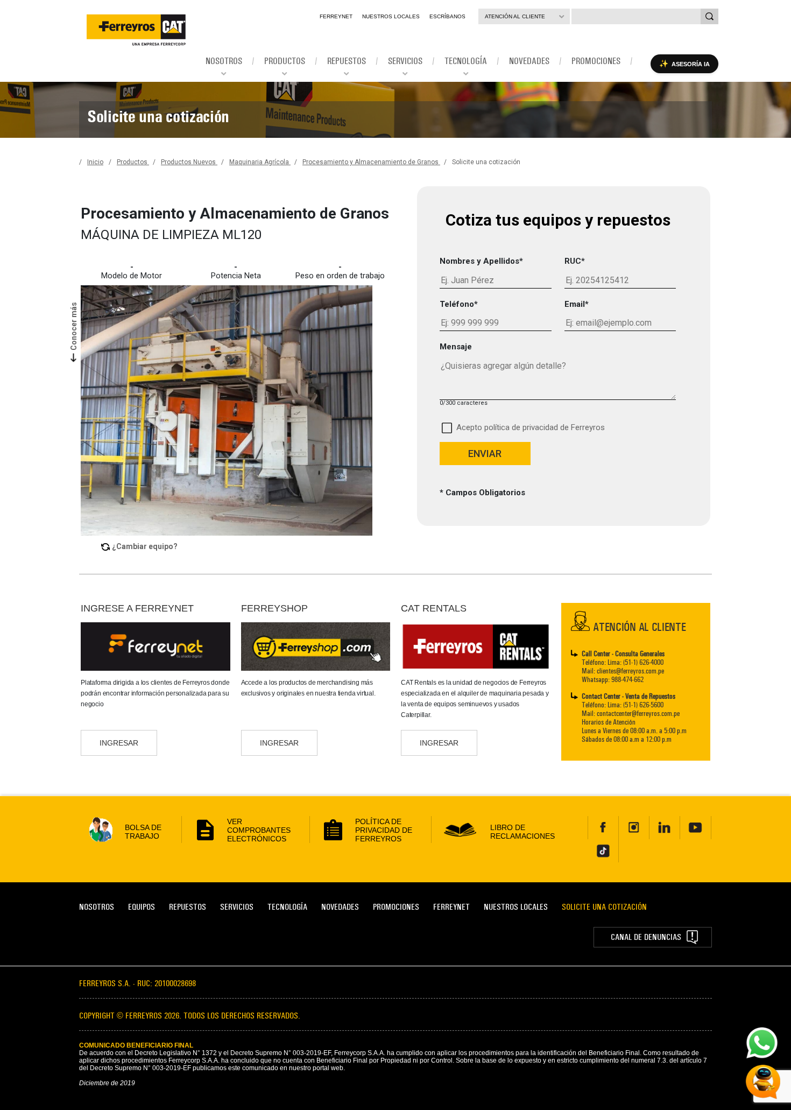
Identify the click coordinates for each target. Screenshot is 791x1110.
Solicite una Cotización (604, 907)
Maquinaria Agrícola (260, 162)
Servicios (236, 907)
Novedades (340, 907)
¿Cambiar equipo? (145, 546)
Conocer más (73, 325)
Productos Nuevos (189, 162)
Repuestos (187, 907)
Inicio (95, 162)
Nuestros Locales (391, 16)
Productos (133, 162)
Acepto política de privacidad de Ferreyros (530, 427)
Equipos (141, 907)
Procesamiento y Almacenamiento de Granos (371, 162)
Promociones (396, 907)
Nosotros (96, 907)
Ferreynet (336, 16)
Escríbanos (447, 16)
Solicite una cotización (486, 162)
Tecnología (287, 907)
